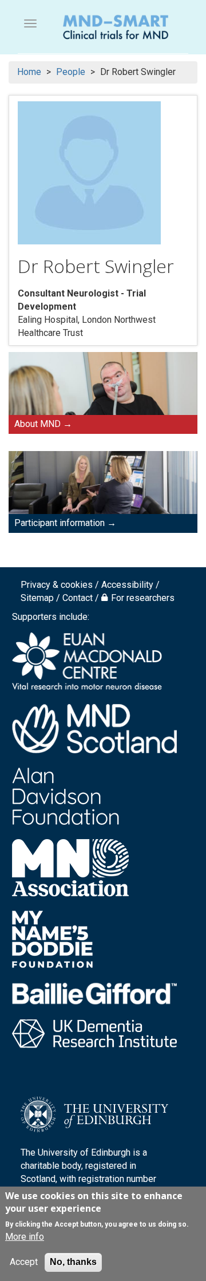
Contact (77, 597)
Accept (24, 1261)
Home (29, 71)
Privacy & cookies (57, 584)
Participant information (59, 522)
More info (24, 1236)
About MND (37, 423)
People (70, 71)
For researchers (143, 597)
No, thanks (73, 1262)
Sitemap (37, 597)
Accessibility (127, 584)
